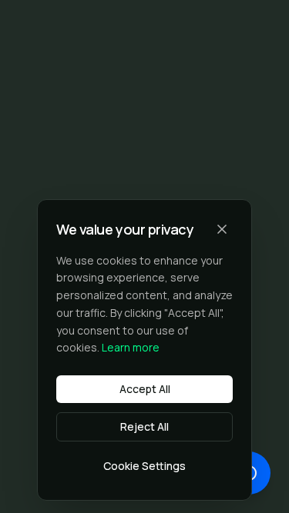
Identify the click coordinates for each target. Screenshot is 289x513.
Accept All (144, 388)
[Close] (222, 229)
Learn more (131, 347)
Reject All (144, 426)
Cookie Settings (144, 465)
